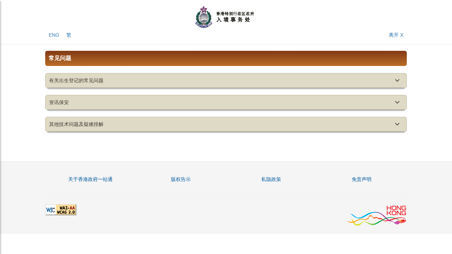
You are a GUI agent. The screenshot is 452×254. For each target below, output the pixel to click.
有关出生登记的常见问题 (76, 80)
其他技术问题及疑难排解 (76, 124)
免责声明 (361, 179)
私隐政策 (271, 179)
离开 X (396, 35)
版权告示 (181, 179)
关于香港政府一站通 (90, 179)
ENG (54, 35)
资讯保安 (59, 102)
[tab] (226, 80)
